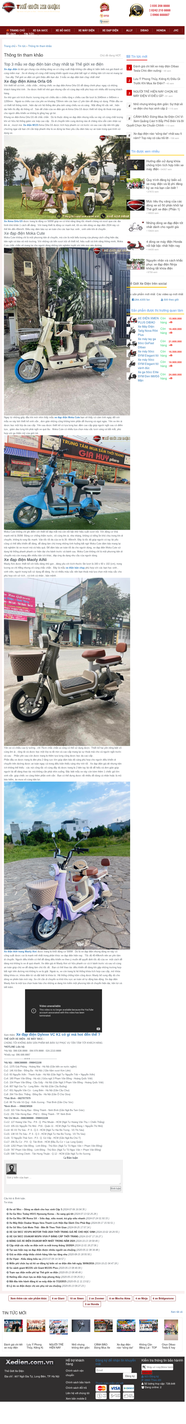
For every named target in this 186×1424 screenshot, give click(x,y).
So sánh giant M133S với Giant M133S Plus (33, 1268)
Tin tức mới (14, 1313)
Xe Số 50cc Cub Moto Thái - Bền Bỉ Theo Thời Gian (38, 1227)
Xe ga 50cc (40, 30)
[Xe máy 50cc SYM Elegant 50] (132, 353)
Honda (161, 30)
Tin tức (22, 46)
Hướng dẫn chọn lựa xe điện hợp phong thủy (34, 1277)
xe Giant (58, 1298)
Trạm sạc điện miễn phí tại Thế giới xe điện (33, 1272)
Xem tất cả (176, 1312)
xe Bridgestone (163, 1298)
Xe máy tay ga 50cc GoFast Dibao (147, 343)
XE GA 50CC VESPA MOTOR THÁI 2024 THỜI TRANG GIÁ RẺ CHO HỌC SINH (52, 1232)
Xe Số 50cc (63, 30)
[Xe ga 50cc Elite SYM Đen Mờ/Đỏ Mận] (132, 376)
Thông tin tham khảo (40, 46)
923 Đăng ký (151, 1376)
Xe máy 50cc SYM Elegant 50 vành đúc (148, 363)
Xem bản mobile (75, 1398)
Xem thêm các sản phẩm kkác (28, 1298)
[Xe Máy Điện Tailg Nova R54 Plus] (132, 330)
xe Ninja (142, 1298)
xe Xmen (77, 1298)
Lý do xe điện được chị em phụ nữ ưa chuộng (35, 1286)
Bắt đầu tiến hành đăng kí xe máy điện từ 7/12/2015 (37, 1281)
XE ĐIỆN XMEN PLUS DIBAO (148, 320)
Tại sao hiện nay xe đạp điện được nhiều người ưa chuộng (42, 1250)
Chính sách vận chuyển (75, 1373)
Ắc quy (11, 34)
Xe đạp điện (110, 30)
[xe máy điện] (31, 7)
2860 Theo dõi (152, 1380)
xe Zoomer (96, 1298)
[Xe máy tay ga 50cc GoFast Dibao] (132, 343)
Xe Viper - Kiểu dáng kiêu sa (25, 1259)
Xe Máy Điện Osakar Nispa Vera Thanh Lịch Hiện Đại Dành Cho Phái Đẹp (49, 1223)
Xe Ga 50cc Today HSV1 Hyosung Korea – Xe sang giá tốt (41, 1214)
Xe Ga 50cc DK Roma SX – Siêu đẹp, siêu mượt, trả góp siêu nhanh (47, 1218)
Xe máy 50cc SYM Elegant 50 (148, 353)
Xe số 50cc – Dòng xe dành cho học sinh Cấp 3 (35, 1209)
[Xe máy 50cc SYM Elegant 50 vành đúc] (132, 363)
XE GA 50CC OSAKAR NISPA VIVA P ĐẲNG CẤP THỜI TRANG (43, 1236)
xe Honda (92, 1304)
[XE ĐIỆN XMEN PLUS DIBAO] (132, 320)
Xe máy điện (86, 30)
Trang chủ (17, 30)
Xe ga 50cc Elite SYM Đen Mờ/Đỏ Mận (148, 376)
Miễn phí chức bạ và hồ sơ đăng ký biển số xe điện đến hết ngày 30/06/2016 (51, 1263)
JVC (176, 30)
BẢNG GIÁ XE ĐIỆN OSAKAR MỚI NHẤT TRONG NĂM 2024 (42, 1241)
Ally (129, 30)
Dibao (144, 30)
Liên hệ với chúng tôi (77, 1393)
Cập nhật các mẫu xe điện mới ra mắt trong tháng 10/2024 (41, 1245)
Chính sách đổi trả (76, 1387)
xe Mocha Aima (119, 1298)
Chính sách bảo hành (78, 1382)
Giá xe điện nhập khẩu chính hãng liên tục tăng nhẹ (38, 1254)
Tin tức (29, 34)
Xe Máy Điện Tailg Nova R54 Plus (148, 330)
